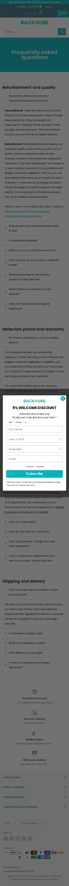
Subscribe (34, 474)
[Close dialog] (63, 398)
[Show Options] (59, 439)
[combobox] (33, 439)
